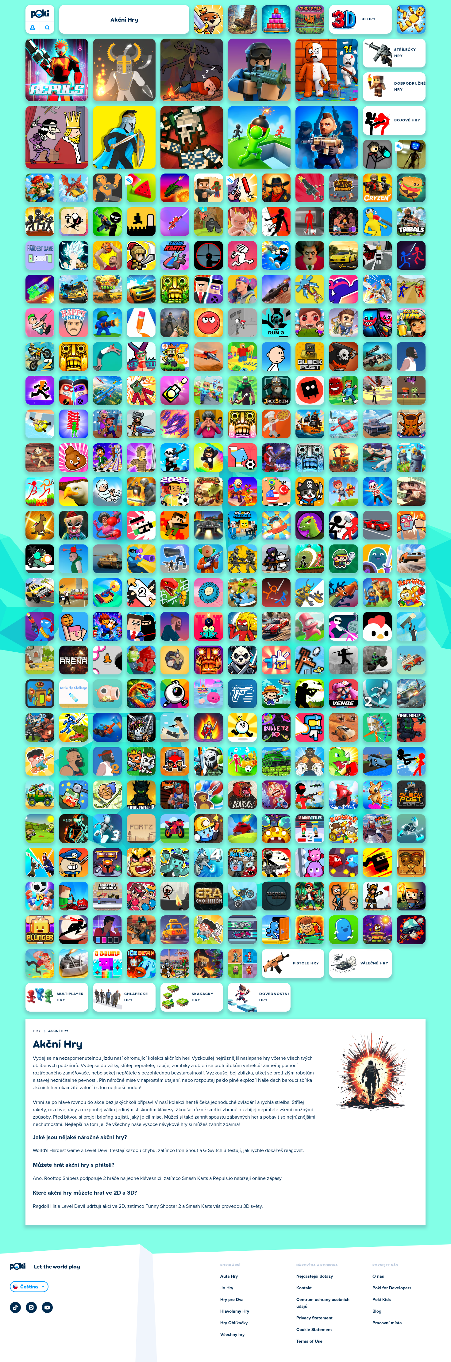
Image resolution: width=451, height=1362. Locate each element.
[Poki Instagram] (31, 1307)
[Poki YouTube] (47, 1307)
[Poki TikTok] (15, 1307)
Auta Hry (229, 1276)
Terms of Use (309, 1341)
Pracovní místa (387, 1323)
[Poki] (40, 14)
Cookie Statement (314, 1330)
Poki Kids (381, 1300)
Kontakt (304, 1288)
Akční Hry (58, 1031)
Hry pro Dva (232, 1300)
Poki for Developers (391, 1288)
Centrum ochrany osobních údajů (322, 1303)
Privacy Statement (314, 1318)
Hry (37, 1031)
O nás (378, 1276)
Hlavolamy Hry (234, 1311)
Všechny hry (232, 1335)
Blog (376, 1311)
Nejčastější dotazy (314, 1276)
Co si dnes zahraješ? (47, 28)
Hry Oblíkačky (234, 1323)
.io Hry (226, 1288)
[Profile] (32, 28)
